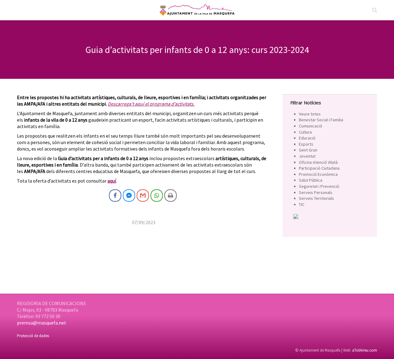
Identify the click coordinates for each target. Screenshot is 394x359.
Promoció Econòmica (318, 174)
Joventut (307, 156)
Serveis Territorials (316, 198)
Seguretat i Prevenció (319, 186)
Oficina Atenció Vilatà (318, 162)
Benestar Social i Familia (321, 120)
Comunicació (310, 126)
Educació (307, 138)
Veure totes (310, 114)
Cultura (305, 132)
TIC (301, 204)
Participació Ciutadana (319, 168)
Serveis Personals (315, 192)
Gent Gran (308, 150)
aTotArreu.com (364, 350)
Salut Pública (310, 180)
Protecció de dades (33, 335)
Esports (306, 144)
